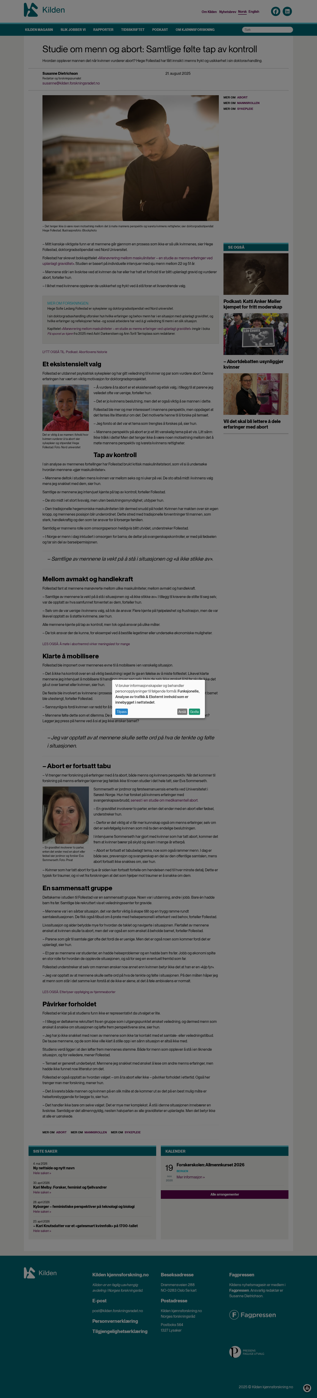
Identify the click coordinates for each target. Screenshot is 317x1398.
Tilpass (122, 712)
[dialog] (158, 699)
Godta (194, 712)
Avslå (182, 712)
